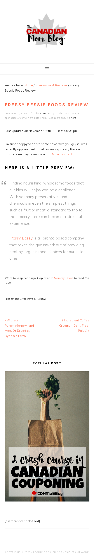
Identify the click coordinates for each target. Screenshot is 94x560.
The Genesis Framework (71, 552)
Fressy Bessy (21, 238)
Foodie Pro (41, 552)
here (73, 117)
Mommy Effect (62, 154)
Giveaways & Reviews (33, 298)
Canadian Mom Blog (47, 30)
